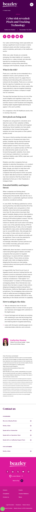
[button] (31, 4)
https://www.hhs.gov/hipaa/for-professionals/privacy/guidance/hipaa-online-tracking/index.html (14, 368)
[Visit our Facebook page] (7, 471)
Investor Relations (24, 493)
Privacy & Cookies (8, 508)
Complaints (6, 493)
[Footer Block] (18, 464)
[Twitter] (13, 36)
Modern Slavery (26, 504)
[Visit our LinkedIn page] (13, 471)
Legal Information (10, 504)
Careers (5, 490)
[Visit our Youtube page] (23, 471)
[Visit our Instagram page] (28, 471)
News (20, 497)
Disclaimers (18, 504)
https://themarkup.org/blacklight (10, 356)
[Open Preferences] (2, 509)
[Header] (10, 4)
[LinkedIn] (9, 36)
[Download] (21, 36)
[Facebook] (4, 36)
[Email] (17, 36)
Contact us (6, 497)
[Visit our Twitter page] (18, 471)
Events (21, 490)
